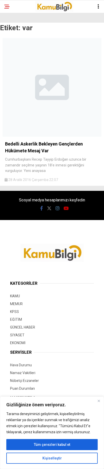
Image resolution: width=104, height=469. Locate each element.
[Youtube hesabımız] (66, 208)
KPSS (14, 312)
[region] (52, 432)
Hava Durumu (21, 365)
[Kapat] (99, 401)
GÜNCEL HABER (22, 327)
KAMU (15, 296)
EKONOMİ (17, 343)
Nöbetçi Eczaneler (24, 381)
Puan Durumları (22, 388)
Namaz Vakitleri (22, 373)
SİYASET (17, 335)
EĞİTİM (16, 319)
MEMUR (16, 304)
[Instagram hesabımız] (58, 208)
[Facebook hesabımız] (41, 208)
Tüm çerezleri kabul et (52, 445)
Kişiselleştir (52, 458)
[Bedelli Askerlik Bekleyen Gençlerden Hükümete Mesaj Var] (52, 135)
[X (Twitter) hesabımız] (49, 208)
